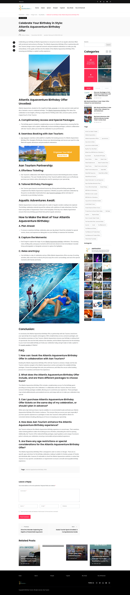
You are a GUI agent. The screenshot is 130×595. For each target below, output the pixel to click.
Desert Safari (88, 159)
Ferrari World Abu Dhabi (91, 187)
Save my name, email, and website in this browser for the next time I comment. (39, 511)
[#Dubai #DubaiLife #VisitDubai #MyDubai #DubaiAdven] (88, 295)
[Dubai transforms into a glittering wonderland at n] (97, 258)
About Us (21, 1)
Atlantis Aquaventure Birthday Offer (36, 469)
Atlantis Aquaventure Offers (92, 138)
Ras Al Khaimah (80, 8)
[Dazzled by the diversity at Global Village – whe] (88, 313)
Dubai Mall (103, 169)
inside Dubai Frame (90, 204)
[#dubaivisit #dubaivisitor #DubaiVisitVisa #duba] (107, 295)
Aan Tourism (24, 138)
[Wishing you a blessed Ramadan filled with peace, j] (107, 267)
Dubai (43, 8)
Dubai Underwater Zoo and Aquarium (94, 180)
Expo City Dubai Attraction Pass (93, 183)
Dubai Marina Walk (103, 173)
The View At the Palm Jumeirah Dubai (94, 221)
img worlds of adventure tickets (93, 200)
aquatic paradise (26, 345)
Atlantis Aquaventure (90, 135)
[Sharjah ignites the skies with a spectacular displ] (97, 267)
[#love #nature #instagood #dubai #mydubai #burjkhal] (97, 304)
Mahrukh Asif (98, 98)
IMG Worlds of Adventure (91, 197)
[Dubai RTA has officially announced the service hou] (107, 258)
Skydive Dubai (95, 214)
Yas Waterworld (102, 225)
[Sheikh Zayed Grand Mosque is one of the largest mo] (107, 286)
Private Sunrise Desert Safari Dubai (94, 211)
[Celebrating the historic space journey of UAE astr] (97, 276)
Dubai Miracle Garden (90, 176)
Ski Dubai (108, 211)
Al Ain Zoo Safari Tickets (91, 131)
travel (93, 225)
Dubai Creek (103, 159)
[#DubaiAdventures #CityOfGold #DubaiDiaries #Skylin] (97, 313)
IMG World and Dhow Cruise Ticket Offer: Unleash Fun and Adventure (96, 102)
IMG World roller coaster (91, 193)
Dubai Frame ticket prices (91, 169)
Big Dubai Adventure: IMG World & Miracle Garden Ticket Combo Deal (101, 118)
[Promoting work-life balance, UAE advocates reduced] (88, 286)
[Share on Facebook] (14, 42)
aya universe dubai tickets (91, 145)
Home (37, 8)
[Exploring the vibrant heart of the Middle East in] (88, 276)
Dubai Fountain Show (103, 162)
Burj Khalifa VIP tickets (99, 155)
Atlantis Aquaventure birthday (54, 241)
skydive (87, 214)
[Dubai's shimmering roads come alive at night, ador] (88, 258)
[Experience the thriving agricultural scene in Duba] (97, 286)
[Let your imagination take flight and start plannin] (88, 304)
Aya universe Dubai (90, 142)
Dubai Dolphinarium (90, 162)
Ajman (49, 8)
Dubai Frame (88, 166)
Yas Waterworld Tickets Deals (92, 232)
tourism (87, 225)
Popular (97, 88)
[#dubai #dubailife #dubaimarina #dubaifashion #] (97, 295)
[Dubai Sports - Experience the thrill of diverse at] (107, 276)
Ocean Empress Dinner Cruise (92, 207)
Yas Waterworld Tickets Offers (92, 235)
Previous (26, 527)
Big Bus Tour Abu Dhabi (91, 148)
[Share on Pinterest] (14, 50)
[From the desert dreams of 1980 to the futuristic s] (88, 267)
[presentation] (107, 51)
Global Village (103, 187)
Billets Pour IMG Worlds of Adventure (94, 152)
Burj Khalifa (23, 18)
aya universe (105, 138)
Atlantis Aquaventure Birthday (57, 110)
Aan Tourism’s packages (54, 193)
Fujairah (62, 8)
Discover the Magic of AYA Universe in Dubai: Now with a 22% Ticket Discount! (102, 94)
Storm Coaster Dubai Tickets (92, 218)
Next (73, 527)
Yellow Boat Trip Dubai (90, 238)
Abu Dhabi (70, 8)
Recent (89, 88)
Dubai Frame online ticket (101, 166)
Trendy (107, 88)
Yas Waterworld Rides (90, 228)
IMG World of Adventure (91, 190)
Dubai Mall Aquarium (90, 173)
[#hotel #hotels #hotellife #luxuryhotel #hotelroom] (107, 304)
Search (86, 42)
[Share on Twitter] (14, 46)
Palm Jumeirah (52, 108)
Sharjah (55, 8)
